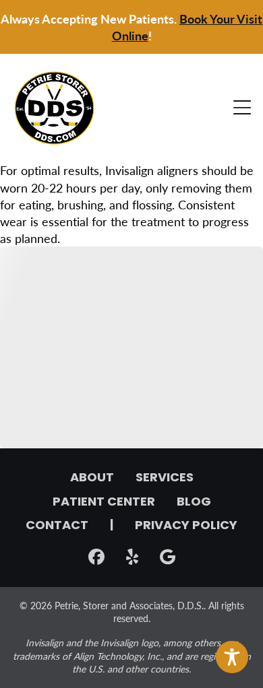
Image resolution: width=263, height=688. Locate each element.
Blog (194, 503)
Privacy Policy (186, 526)
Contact (57, 526)
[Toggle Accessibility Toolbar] (232, 657)
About (92, 479)
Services (165, 479)
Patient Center (104, 503)
